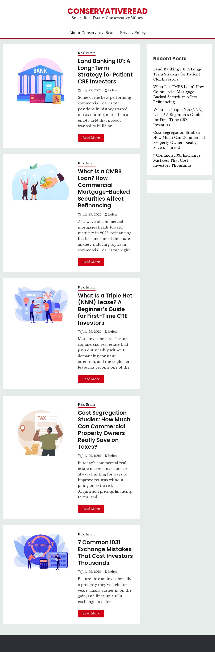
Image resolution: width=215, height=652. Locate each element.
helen (112, 90)
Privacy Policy (133, 33)
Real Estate (87, 53)
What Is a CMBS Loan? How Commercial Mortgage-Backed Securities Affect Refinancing (104, 188)
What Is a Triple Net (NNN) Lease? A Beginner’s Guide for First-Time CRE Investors (105, 309)
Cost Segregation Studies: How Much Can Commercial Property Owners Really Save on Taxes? (104, 430)
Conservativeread (107, 11)
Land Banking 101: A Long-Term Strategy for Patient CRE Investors (105, 71)
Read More (91, 138)
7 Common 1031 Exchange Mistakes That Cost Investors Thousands (105, 553)
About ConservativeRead (92, 33)
